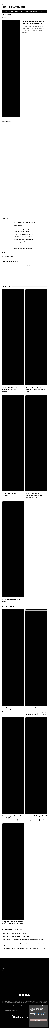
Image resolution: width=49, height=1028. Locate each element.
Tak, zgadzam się (38, 1020)
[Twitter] (43, 1)
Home (3, 14)
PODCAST (27, 11)
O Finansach (10, 11)
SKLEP (6, 11)
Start (3, 970)
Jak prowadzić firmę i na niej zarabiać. (20, 936)
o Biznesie (16, 11)
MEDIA (31, 11)
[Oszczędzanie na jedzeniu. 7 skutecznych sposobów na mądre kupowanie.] (36, 337)
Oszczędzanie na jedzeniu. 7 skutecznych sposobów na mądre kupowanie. (36, 389)
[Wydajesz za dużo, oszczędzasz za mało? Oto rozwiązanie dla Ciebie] (13, 871)
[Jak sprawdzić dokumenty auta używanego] (13, 443)
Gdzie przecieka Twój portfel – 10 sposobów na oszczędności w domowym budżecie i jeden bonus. (36, 818)
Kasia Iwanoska (6, 933)
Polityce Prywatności (40, 1013)
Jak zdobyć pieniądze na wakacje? (19, 933)
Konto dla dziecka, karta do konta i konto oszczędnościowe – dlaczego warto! (13, 710)
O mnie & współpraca (7, 965)
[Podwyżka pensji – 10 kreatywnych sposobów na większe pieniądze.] (36, 443)
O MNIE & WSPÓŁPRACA (6, 1)
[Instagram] (46, 1)
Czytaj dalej (44, 34)
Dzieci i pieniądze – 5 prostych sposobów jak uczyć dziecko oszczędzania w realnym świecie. (12, 818)
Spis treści (17, 1)
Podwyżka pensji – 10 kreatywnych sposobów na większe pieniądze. (33, 495)
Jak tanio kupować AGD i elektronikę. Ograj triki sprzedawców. (9, 389)
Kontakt (12, 1)
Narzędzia (35, 11)
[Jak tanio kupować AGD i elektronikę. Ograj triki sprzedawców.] (13, 337)
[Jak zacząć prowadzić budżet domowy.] (13, 549)
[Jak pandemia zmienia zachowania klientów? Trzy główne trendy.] (11, 68)
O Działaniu (21, 11)
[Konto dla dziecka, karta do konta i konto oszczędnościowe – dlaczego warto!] (13, 657)
